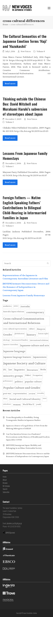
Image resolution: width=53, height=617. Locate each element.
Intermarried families (20, 340)
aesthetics (7, 306)
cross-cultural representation (15, 329)
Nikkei (28, 375)
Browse (5, 482)
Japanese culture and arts (34, 345)
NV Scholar (6, 486)
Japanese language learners (17, 357)
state (44, 398)
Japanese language (14, 351)
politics (19, 381)
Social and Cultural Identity (25, 399)
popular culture (33, 381)
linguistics (19, 369)
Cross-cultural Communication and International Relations (23, 321)
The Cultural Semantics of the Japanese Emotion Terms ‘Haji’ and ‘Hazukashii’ (25, 41)
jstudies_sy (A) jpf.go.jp (14, 523)
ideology (6, 340)
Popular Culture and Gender (21, 388)
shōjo (5, 398)
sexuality (40, 393)
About (5, 479)
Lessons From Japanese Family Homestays (25, 156)
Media (43, 369)
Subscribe (6, 492)
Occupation (37, 375)
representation (20, 393)
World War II (28, 404)
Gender (7, 334)
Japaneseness (39, 357)
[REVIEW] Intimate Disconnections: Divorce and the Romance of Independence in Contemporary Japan (26, 287)
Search (5, 489)
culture (32, 329)
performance (8, 381)
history (31, 334)
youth (38, 404)
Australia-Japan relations (13, 312)
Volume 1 (10, 166)
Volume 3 (10, 122)
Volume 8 (41, 51)
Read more (10, 83)
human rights (43, 334)
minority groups (13, 375)
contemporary (35, 312)
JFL (4, 369)
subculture (7, 404)
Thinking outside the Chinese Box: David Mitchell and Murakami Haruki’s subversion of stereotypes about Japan (25, 106)
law (10, 369)
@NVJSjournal (10, 532)
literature (32, 370)
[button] (49, 8)
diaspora (41, 329)
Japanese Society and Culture (24, 363)
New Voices (26, 51)
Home (5, 476)
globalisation (19, 334)
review (32, 393)
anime (16, 306)
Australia (25, 306)
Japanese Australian (10, 345)
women (17, 404)
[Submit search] (48, 263)
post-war (7, 393)
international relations (39, 340)
